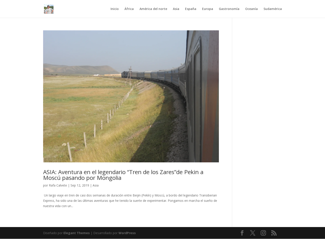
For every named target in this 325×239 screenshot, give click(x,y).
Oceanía (251, 9)
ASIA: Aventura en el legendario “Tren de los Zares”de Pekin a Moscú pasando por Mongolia (123, 175)
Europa (207, 9)
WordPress (127, 233)
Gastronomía (229, 9)
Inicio (115, 9)
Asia (176, 9)
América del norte (153, 9)
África (129, 9)
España (190, 9)
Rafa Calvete (58, 185)
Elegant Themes (76, 233)
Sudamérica (273, 9)
